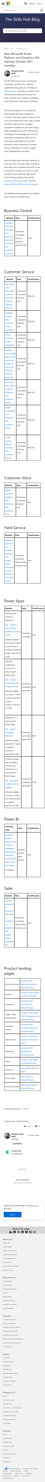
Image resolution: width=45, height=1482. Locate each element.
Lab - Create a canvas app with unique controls (12, 683)
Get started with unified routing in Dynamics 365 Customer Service (10, 392)
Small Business (7, 1385)
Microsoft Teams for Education (11, 1327)
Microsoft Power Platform (10, 1373)
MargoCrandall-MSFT (17, 72)
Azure (4, 1396)
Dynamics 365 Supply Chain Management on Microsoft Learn (30, 1016)
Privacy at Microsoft (8, 1446)
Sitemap (5, 1471)
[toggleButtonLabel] (41, 10)
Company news (7, 1442)
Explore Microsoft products (10, 1266)
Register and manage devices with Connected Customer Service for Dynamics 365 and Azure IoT (10, 363)
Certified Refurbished (9, 1300)
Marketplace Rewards (9, 1419)
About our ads (26, 1476)
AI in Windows (7, 1262)
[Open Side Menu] (3, 3)
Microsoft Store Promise (10, 1304)
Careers (5, 1434)
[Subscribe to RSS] (30, 1231)
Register (32, 3)
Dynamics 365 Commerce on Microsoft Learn (27, 1004)
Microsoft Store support (10, 1289)
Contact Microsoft (16, 1471)
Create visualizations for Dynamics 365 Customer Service (10, 417)
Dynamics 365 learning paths (16, 180)
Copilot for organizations (10, 1254)
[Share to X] (18, 1231)
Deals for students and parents (12, 1343)
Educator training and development (13, 1339)
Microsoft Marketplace (9, 1415)
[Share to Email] (34, 1231)
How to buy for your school (10, 1335)
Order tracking (7, 1297)
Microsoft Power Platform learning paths (21, 184)
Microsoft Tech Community (10, 1412)
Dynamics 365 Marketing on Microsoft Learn (27, 1051)
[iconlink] (7, 1152)
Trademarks (28, 1473)
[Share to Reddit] (22, 1231)
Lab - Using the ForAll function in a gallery (12, 784)
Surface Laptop (7, 1247)
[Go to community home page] (8, 3)
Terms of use (18, 1473)
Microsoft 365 (7, 1369)
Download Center (8, 1285)
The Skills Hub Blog (10, 10)
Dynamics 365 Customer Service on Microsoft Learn (29, 1027)
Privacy (26, 1471)
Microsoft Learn (10, 91)
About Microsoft (7, 1438)
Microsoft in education (9, 1319)
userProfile (17, 1143)
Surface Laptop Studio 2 (10, 1251)
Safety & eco (6, 1476)
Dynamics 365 (7, 1365)
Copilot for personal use (10, 1258)
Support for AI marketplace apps (12, 1408)
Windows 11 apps (8, 1270)
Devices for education (9, 1323)
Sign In (39, 3)
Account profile (7, 1281)
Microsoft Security (8, 1362)
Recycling (16, 1476)
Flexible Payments (8, 1308)
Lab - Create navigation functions (10, 732)
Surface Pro (6, 1243)
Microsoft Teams (7, 1377)
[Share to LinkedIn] (10, 1231)
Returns (5, 1293)
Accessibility (6, 1458)
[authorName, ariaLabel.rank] (7, 73)
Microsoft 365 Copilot (9, 1381)
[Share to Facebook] (14, 1231)
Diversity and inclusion (9, 1454)
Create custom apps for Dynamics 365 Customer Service (9, 447)
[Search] (25, 3)
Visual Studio (7, 1423)
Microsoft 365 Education (10, 1331)
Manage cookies (7, 1473)
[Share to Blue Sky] (26, 1231)
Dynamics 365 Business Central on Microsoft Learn (29, 984)
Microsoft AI (6, 1358)
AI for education (7, 1347)
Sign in (12, 1214)
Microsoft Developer (9, 1400)
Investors (5, 1450)
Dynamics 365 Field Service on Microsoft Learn (29, 1039)
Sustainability (7, 1461)
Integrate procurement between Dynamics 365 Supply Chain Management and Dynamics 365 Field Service (9, 560)
